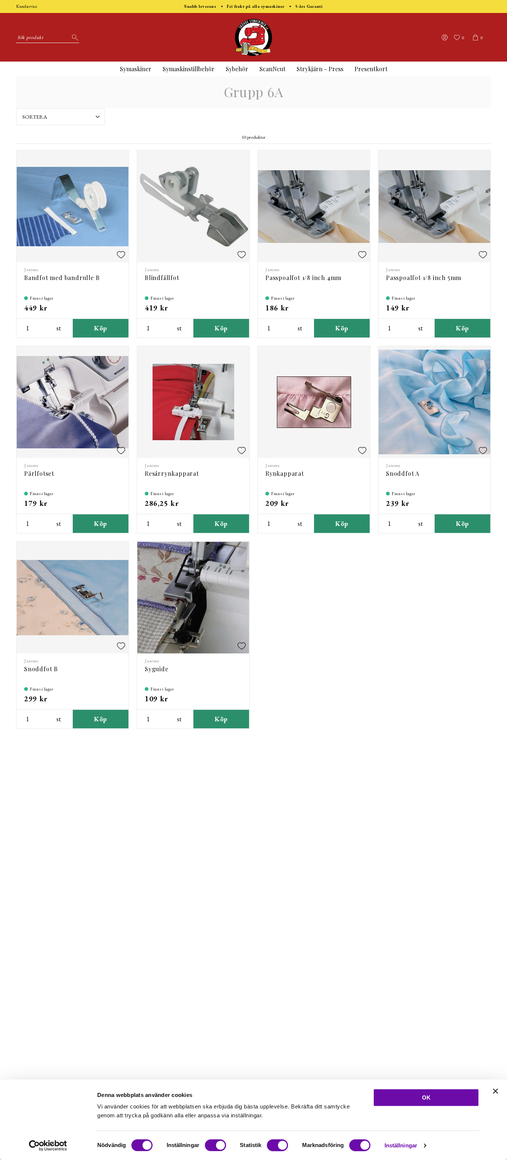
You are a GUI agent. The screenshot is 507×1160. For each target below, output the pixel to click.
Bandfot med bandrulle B (61, 277)
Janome (31, 270)
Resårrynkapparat (172, 473)
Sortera (34, 116)
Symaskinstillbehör (189, 69)
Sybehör (237, 69)
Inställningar (401, 1145)
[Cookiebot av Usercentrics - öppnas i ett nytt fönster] (48, 1145)
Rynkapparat (284, 473)
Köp (100, 328)
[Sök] (73, 37)
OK (426, 1097)
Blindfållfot (162, 277)
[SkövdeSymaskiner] (253, 37)
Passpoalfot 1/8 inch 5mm (423, 277)
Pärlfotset (39, 473)
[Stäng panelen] (495, 1091)
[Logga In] (444, 37)
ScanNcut (272, 69)
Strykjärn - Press (320, 69)
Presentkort (370, 69)
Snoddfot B (41, 669)
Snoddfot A (402, 473)
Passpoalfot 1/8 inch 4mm (303, 277)
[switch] (215, 1145)
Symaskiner (135, 69)
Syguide (157, 669)
